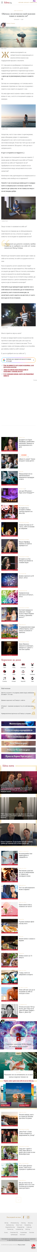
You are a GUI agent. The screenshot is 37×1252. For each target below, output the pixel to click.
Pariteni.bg (10, 1229)
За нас (6, 1232)
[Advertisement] (18, 399)
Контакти (22, 1234)
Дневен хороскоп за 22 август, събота (13, 700)
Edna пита (8, 765)
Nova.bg (30, 1223)
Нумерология (33, 2)
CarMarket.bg (19, 1229)
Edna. (8, 2)
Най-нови (20, 2)
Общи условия (21, 1244)
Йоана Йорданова (10, 1020)
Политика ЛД (14, 1232)
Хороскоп (26, 2)
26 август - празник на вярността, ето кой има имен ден (17, 707)
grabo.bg (22, 488)
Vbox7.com (19, 1225)
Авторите (18, 10)
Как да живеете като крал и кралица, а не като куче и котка (19, 366)
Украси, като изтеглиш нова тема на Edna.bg (18, 1081)
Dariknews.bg (10, 1225)
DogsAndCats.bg (10, 1227)
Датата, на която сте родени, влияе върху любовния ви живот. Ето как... (17, 693)
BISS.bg (27, 1229)
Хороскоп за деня (11, 659)
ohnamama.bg (23, 456)
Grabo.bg (29, 1227)
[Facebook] (23, 1217)
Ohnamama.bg (15, 1223)
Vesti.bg (23, 1223)
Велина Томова (10, 23)
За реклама (23, 1232)
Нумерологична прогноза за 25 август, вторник (16, 713)
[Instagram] (28, 1217)
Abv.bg (6, 1223)
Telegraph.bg (20, 1227)
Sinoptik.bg (28, 1225)
